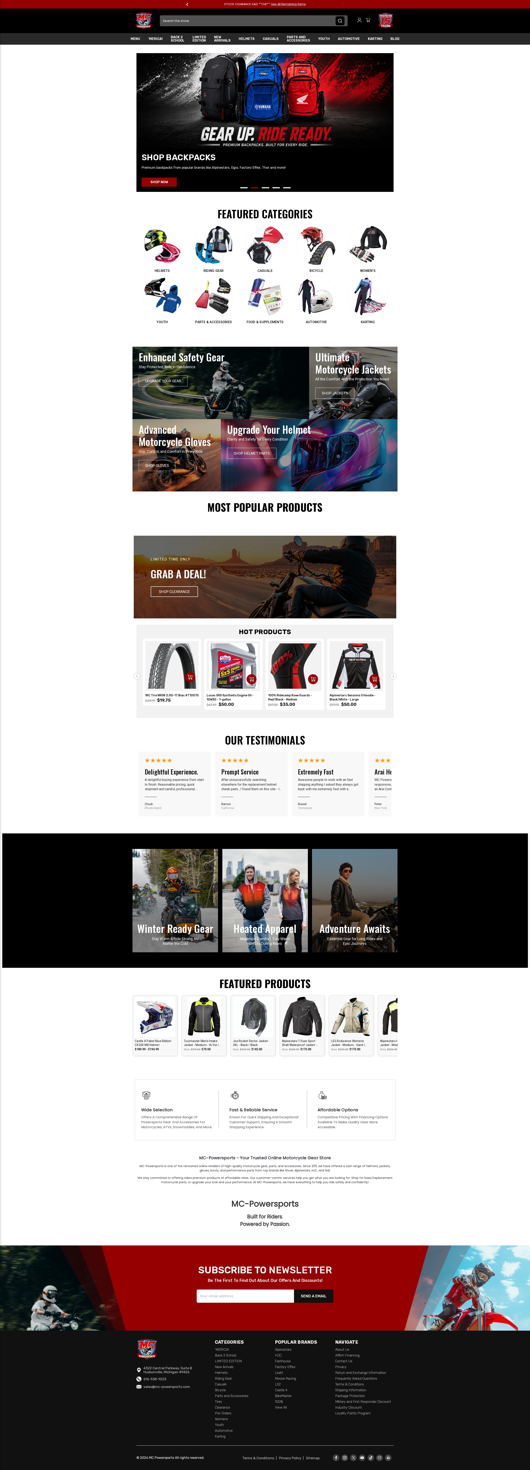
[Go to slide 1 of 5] (244, 187)
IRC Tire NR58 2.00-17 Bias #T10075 (172, 695)
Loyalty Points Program (353, 1413)
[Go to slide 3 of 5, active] (265, 187)
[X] (353, 1458)
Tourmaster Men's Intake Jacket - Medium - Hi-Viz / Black (201, 1043)
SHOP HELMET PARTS (252, 453)
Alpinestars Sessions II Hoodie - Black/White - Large (353, 697)
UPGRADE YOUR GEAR (163, 381)
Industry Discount (348, 1407)
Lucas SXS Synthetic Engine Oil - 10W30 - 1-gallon (230, 697)
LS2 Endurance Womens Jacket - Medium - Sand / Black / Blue (348, 1043)
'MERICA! (155, 39)
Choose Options (155, 1020)
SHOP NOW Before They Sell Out (281, 4)
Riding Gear (223, 1378)
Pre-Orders (223, 1413)
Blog (394, 39)
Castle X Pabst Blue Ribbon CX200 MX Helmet (153, 1043)
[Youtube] (362, 1458)
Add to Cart (190, 677)
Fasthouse (283, 1361)
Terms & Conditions (349, 1384)
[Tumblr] (371, 1458)
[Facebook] (336, 1458)
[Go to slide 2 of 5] (254, 187)
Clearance (222, 1407)
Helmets (247, 39)
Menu (135, 39)
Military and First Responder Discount (363, 1401)
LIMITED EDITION (199, 38)
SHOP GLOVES (157, 465)
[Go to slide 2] (393, 676)
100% (279, 1401)
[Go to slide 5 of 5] (287, 187)
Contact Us (343, 1361)
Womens (221, 1419)
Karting (375, 39)
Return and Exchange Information (360, 1373)
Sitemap (313, 1458)
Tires (218, 1401)
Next (341, 4)
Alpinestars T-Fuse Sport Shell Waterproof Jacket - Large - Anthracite (299, 1043)
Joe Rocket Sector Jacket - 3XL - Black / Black (251, 1043)
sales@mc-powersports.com (166, 1387)
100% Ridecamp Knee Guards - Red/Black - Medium (290, 697)
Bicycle (220, 1390)
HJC (278, 1355)
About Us (342, 1349)
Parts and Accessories (298, 38)
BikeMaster (283, 1396)
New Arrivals (222, 38)
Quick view (155, 1013)
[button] (174, 591)
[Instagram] (345, 1458)
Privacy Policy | (292, 1458)
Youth (324, 39)
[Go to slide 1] (137, 676)
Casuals (271, 39)
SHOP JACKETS (335, 393)
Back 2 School (177, 38)
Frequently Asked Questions (356, 1378)
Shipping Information (350, 1390)
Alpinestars (283, 1349)
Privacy (341, 1367)
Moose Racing (285, 1378)
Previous (189, 4)
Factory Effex (285, 1367)
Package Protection (350, 1396)
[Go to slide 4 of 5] (276, 187)
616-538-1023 (154, 1379)
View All (281, 1407)
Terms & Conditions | (260, 1458)
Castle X (281, 1390)
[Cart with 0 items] (368, 20)
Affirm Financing (347, 1355)
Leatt (279, 1373)
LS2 (278, 1384)
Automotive (349, 39)
